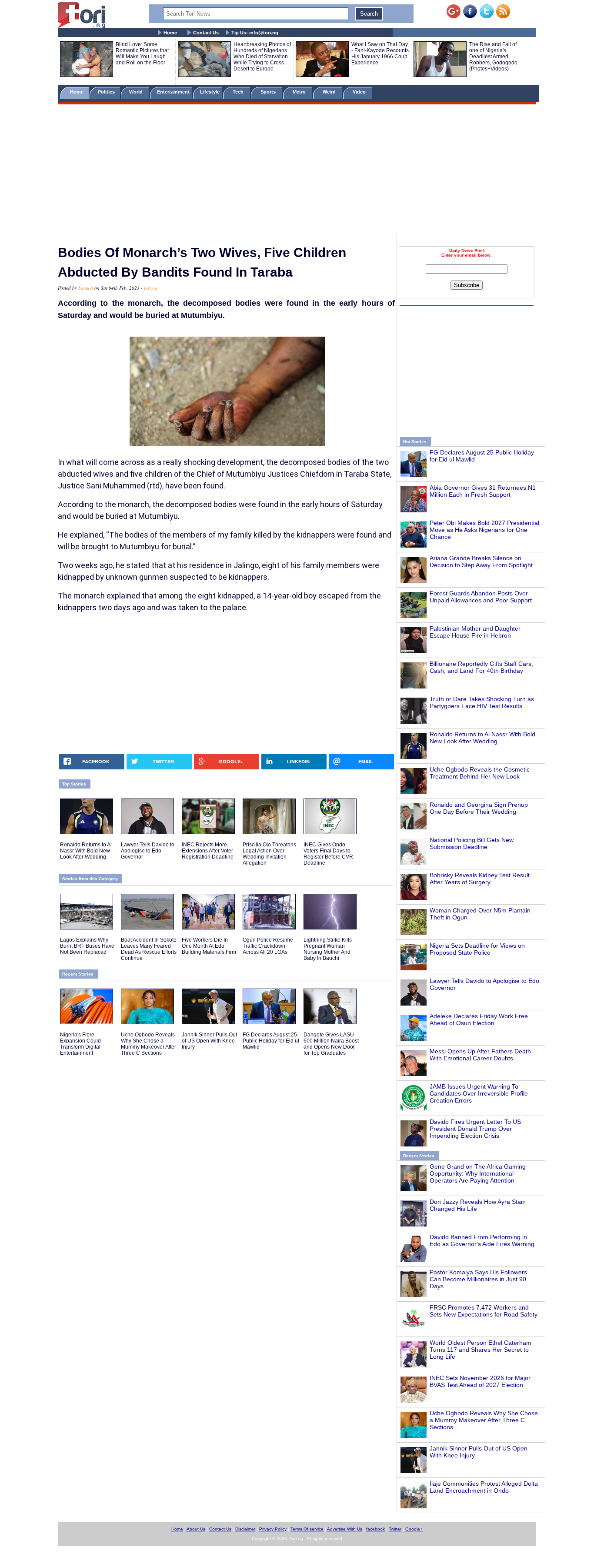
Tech (238, 91)
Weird (329, 91)
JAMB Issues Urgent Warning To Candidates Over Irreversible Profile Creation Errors (479, 1093)
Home (170, 32)
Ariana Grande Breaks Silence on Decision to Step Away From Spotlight (481, 561)
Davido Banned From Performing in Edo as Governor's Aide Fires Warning (482, 1240)
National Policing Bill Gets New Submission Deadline (472, 843)
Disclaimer (245, 1529)
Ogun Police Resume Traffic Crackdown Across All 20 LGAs (268, 946)
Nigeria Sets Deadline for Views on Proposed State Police (477, 949)
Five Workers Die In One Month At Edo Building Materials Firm (209, 946)
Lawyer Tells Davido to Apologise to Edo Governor (147, 851)
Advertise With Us (344, 1529)
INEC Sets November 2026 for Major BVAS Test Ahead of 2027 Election (480, 1381)
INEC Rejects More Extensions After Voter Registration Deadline (208, 851)
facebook (375, 1529)
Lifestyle (209, 91)
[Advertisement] (297, 171)
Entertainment (173, 91)
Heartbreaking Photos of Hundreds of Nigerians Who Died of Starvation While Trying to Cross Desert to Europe (262, 56)
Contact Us (206, 32)
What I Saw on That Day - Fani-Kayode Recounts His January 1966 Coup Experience (380, 53)
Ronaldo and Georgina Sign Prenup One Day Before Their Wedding (479, 808)
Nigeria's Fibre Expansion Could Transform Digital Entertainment (80, 1044)
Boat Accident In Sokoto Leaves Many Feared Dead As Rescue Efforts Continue (149, 949)
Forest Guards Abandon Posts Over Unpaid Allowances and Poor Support (481, 597)
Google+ (414, 1529)
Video (359, 91)
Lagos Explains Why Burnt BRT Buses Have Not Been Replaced (87, 946)
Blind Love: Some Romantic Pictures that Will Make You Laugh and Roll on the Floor (142, 53)
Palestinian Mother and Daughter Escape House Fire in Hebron (475, 632)
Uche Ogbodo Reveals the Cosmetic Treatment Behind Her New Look (480, 773)
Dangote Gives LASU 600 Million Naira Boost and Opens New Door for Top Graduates (331, 1044)
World (137, 91)
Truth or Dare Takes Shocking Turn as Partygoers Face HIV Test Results (482, 702)
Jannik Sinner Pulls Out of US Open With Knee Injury (209, 1041)
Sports (268, 91)
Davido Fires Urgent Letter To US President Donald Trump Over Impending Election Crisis (475, 1128)
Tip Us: (254, 32)
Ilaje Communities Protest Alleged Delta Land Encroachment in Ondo (484, 1487)
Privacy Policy (273, 1529)
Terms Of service (307, 1529)
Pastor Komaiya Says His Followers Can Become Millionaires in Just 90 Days (478, 1279)
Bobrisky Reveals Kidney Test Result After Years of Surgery (480, 879)
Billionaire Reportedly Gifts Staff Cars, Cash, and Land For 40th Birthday (481, 667)
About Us (196, 1529)
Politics (107, 91)
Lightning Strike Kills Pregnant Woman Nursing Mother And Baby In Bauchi (328, 949)
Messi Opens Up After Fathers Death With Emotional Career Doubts (480, 1055)
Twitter (395, 1529)
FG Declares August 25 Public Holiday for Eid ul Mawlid (271, 1041)
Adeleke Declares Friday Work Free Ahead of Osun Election (479, 1019)
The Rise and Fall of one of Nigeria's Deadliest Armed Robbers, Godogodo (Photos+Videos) (493, 56)
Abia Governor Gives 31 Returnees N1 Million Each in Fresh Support (483, 491)
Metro (299, 91)
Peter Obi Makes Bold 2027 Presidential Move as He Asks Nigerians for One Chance (484, 529)
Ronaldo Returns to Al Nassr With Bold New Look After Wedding (482, 738)
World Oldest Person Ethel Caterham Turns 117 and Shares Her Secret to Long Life (480, 1349)
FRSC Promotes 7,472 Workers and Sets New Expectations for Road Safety (483, 1311)
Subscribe (466, 285)
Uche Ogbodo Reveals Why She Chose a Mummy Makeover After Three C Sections (484, 1420)
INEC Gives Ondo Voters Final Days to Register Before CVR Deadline (328, 854)
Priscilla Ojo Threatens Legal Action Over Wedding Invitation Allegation (269, 854)
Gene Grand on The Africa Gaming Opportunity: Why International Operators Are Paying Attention (478, 1173)
